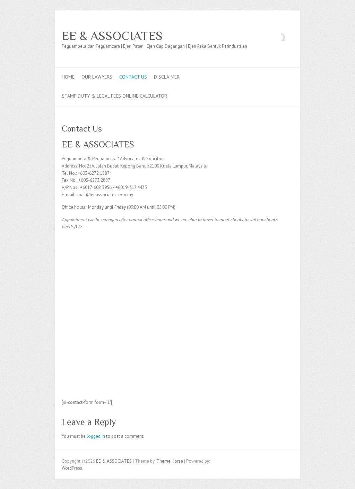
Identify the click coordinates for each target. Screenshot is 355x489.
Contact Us (133, 77)
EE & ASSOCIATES (112, 36)
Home (68, 77)
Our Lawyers (96, 77)
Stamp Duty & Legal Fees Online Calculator (114, 96)
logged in (96, 436)
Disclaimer (167, 77)
